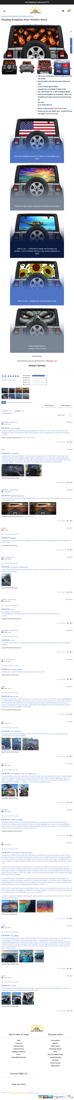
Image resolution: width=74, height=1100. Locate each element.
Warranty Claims (19, 1049)
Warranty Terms (19, 1046)
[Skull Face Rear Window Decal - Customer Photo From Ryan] (5, 390)
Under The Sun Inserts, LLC (19, 1092)
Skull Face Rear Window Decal (10, 478)
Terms (19, 1054)
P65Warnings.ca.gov (51, 361)
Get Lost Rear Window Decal (9, 588)
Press (55, 1051)
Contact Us (18, 1043)
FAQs (18, 1040)
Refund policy (55, 1066)
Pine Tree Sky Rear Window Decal (11, 710)
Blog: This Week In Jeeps (55, 1054)
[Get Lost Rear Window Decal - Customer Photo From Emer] (5, 396)
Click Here (57, 108)
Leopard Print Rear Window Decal (11, 619)
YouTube (10, 1079)
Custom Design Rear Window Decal (11, 516)
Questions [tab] (18, 411)
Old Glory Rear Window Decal (10, 1006)
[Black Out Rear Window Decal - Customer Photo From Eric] (12, 396)
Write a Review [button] (66, 405)
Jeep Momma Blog (55, 1057)
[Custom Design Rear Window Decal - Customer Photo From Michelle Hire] (19, 390)
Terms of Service (55, 1063)
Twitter (2, 1079)
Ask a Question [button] (49, 405)
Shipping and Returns (18, 1051)
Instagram (14, 1079)
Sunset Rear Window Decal (9, 545)
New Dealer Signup (55, 1049)
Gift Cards (55, 1060)
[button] (68, 442)
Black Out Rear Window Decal (10, 752)
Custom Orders (55, 1046)
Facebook (6, 1079)
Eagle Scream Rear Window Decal (11, 438)
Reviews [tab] (5, 411)
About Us (55, 1043)
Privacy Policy (55, 1040)
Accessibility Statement (18, 1057)
